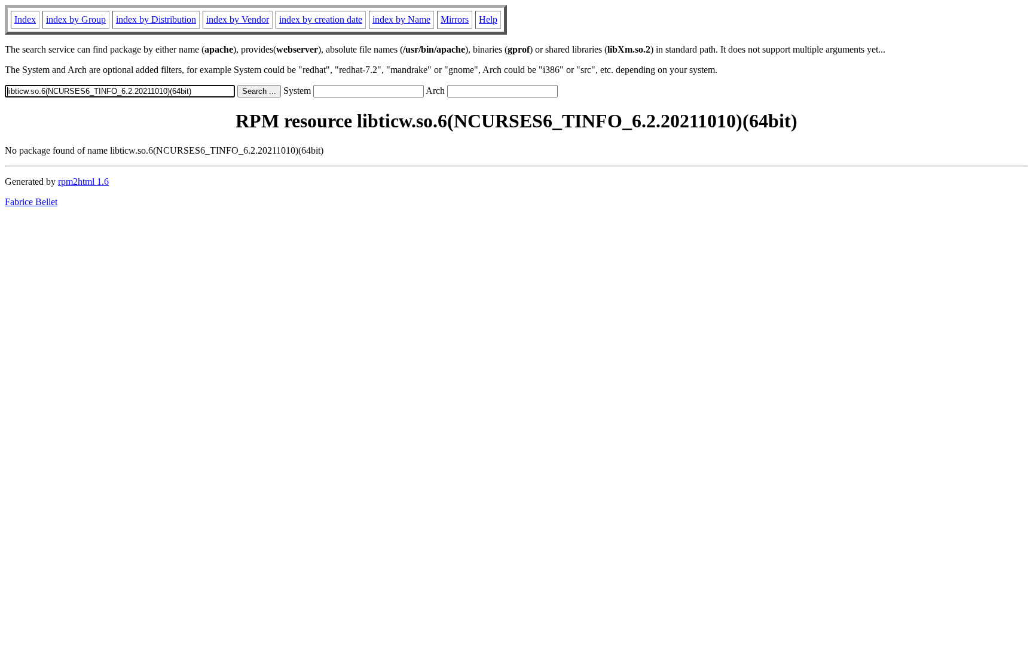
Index (25, 19)
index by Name (401, 19)
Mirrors (455, 19)
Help (488, 19)
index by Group (76, 19)
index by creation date (320, 19)
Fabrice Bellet (31, 202)
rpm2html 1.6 (83, 181)
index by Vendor (237, 19)
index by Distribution (156, 19)
